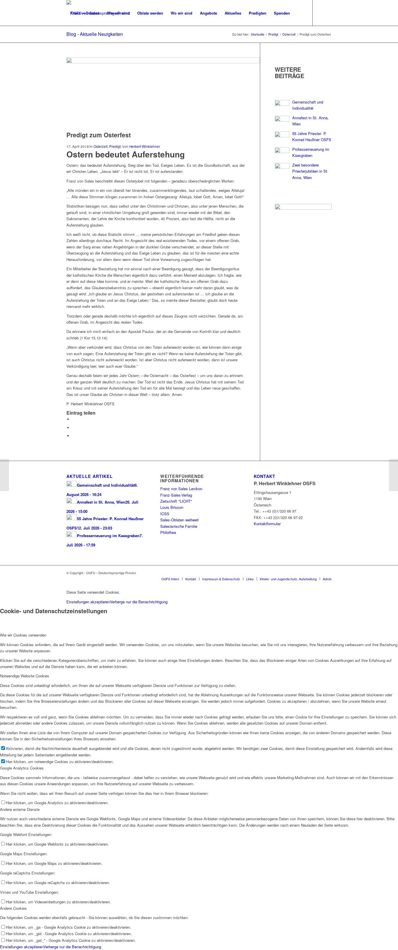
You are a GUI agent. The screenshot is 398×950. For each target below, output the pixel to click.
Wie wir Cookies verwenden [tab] (23, 635)
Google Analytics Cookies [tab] (22, 768)
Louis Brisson (171, 507)
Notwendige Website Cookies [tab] (24, 676)
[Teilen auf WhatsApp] (73, 427)
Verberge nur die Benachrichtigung (139, 601)
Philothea (168, 532)
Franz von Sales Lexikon (181, 488)
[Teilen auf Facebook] (73, 419)
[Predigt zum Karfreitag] (4, 475)
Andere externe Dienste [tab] (20, 809)
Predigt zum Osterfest (98, 134)
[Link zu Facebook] (68, 39)
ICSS (164, 513)
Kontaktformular (267, 523)
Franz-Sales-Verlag (176, 495)
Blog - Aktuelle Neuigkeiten (94, 34)
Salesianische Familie (178, 526)
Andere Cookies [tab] (13, 908)
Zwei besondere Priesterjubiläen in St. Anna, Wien (310, 171)
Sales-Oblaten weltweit (179, 520)
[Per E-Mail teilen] (73, 436)
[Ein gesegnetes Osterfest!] (393, 475)
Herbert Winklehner (144, 146)
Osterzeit (101, 146)
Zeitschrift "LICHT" (176, 501)
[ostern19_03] (163, 61)
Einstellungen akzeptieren (88, 601)
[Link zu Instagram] (77, 39)
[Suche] (299, 13)
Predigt (115, 146)
